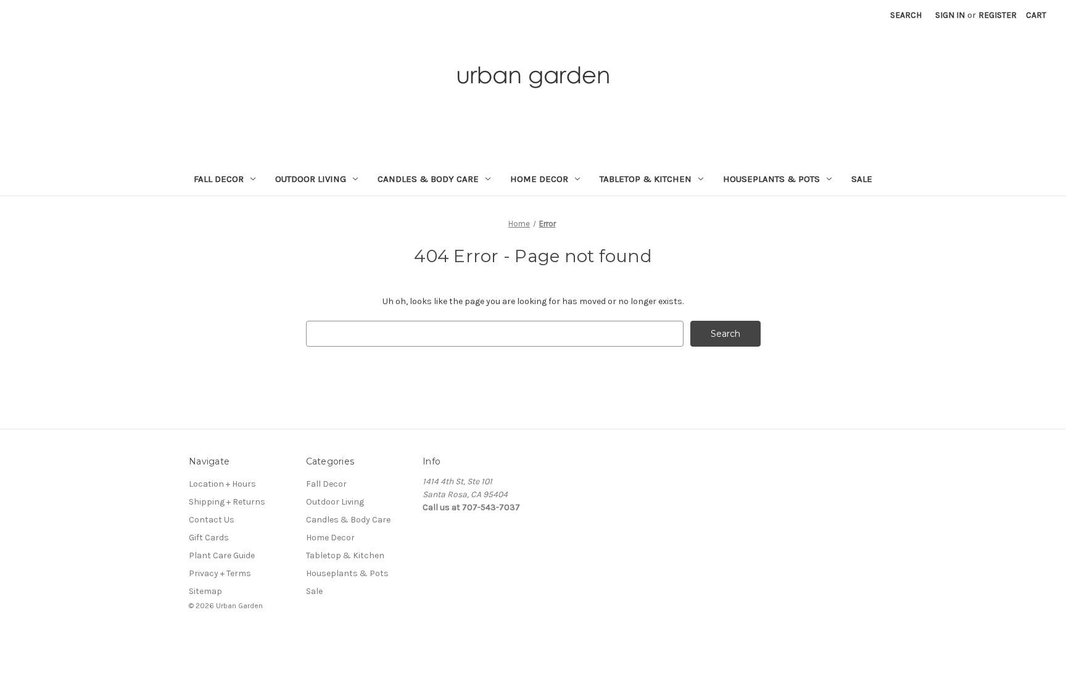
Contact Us (211, 519)
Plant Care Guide (222, 555)
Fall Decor (219, 178)
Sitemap (205, 591)
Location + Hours (222, 484)
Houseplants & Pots (771, 178)
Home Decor (539, 178)
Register (997, 15)
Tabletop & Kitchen (646, 178)
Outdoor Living (310, 178)
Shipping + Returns (227, 502)
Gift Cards (209, 537)
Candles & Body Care (428, 178)
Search (906, 15)
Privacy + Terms (220, 573)
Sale (861, 178)
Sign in (950, 15)
